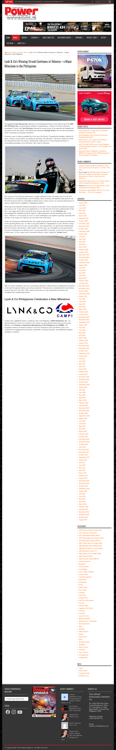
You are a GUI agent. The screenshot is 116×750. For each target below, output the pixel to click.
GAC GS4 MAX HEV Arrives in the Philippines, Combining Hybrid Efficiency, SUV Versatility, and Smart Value (95, 146)
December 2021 (84, 346)
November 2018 (84, 442)
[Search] (109, 1)
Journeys (34, 37)
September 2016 (84, 488)
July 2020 (82, 390)
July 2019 (82, 421)
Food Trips (82, 595)
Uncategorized (83, 655)
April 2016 (82, 501)
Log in (81, 668)
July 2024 (82, 268)
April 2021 (82, 366)
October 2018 (83, 444)
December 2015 (84, 512)
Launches (82, 613)
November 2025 (84, 226)
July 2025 (82, 236)
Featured (82, 592)
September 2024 (84, 262)
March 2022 (83, 338)
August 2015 (83, 520)
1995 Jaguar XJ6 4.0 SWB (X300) (90, 553)
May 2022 (82, 333)
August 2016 (83, 491)
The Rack (9, 43)
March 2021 (83, 369)
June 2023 (82, 301)
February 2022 (83, 340)
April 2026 (82, 213)
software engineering (85, 165)
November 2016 (84, 483)
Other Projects (83, 631)
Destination (82, 579)
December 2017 (84, 449)
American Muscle (84, 561)
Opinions (78, 37)
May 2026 (82, 210)
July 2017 (82, 462)
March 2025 (83, 247)
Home (8, 37)
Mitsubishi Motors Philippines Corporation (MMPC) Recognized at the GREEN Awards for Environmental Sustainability (51, 1)
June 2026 (82, 208)
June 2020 (82, 392)
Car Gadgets (83, 569)
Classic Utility (83, 574)
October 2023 (83, 291)
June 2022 (82, 330)
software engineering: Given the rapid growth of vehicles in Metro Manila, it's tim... (71, 699)
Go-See (81, 603)
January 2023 (83, 314)
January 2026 (83, 221)
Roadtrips (82, 644)
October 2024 (83, 260)
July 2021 (82, 359)
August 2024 (83, 265)
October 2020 (83, 382)
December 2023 (84, 286)
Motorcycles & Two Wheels (88, 621)
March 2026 (83, 216)
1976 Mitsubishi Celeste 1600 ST (90, 540)
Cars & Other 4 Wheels (86, 572)
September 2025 (84, 231)
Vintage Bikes (83, 657)
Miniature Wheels (84, 618)
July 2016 (82, 494)
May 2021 (82, 364)
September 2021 (84, 353)
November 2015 (84, 514)
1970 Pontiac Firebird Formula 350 (90, 530)
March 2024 (83, 278)
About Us (21, 43)
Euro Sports (83, 590)
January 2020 (83, 405)
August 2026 (83, 203)
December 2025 (84, 223)
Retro (103, 37)
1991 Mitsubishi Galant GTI (88, 551)
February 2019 (83, 434)
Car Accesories (84, 566)
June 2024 (82, 270)
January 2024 (83, 283)
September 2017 (84, 457)
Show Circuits (83, 647)
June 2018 (82, 447)
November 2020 (84, 379)
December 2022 (84, 317)
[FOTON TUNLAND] (67, 31)
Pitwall (81, 634)
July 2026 (82, 205)
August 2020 (83, 387)
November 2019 (84, 410)
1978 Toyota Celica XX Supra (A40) (90, 543)
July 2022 (82, 327)
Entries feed (83, 670)
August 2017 (83, 460)
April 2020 (82, 397)
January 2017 (83, 478)
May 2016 (82, 499)
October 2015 (83, 517)
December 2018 (84, 439)
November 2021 (84, 348)
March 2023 (83, 309)
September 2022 (84, 322)
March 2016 (83, 504)
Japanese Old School (86, 608)
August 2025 (83, 234)
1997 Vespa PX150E (85, 556)
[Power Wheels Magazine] (22, 18)
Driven (24, 37)
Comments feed (84, 673)
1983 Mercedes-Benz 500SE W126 (90, 546)
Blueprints (82, 564)
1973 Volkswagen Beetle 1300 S (89, 535)
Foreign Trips (83, 598)
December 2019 (84, 408)
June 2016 (82, 496)
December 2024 (84, 255)
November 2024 (84, 257)
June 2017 (82, 465)
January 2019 (83, 436)
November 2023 (84, 288)
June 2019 (82, 423)
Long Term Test (48, 37)
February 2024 (83, 281)
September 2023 (84, 294)
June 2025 (82, 239)
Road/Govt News (84, 642)
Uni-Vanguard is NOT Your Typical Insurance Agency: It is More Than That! (94, 168)
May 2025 (82, 242)
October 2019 (83, 413)
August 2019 (83, 418)
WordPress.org (84, 676)
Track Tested (83, 652)
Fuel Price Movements (86, 600)
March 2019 (83, 431)
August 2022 (83, 325)
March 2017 (83, 473)
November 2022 (84, 320)
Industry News (22, 52)
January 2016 (83, 509)
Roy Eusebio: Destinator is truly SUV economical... (75, 708)
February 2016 (83, 507)
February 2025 (83, 249)
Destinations (83, 582)
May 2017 (82, 468)
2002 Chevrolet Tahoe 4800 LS (89, 559)
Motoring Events (64, 37)
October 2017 (83, 455)
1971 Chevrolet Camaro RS (88, 533)
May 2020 (82, 395)
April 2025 (82, 244)
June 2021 (82, 361)
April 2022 (82, 335)
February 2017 (83, 475)
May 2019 (82, 426)
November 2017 (84, 452)
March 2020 (83, 400)
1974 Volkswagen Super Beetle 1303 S (91, 538)
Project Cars (91, 37)
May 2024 (82, 273)
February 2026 (83, 218)
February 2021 (83, 372)
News (15, 37)
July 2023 (82, 299)
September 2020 (84, 385)
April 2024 (82, 275)
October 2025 (83, 229)
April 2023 (82, 307)
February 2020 (83, 403)
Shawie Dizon (83, 181)
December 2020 (84, 377)
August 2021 (83, 356)
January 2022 (83, 343)
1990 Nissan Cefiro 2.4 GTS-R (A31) (91, 548)
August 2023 (83, 296)
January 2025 (83, 252)
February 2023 (83, 312)
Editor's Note (83, 587)
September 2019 (84, 416)
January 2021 (83, 374)
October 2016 (83, 486)
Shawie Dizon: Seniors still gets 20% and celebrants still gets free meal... (71, 735)
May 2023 (82, 304)
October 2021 (83, 351)
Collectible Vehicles (85, 577)
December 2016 (84, 481)
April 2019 (82, 429)
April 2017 (82, 470)
